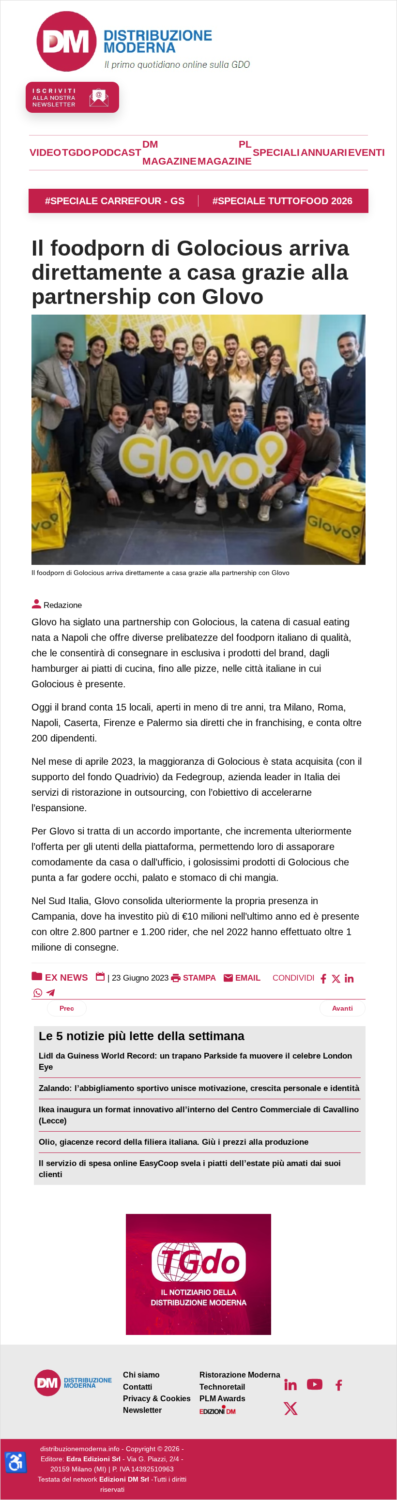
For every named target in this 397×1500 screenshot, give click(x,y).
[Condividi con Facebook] (323, 978)
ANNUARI (324, 152)
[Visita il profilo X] (290, 1408)
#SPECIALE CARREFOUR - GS (114, 201)
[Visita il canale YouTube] (314, 1384)
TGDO (76, 152)
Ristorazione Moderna (239, 1375)
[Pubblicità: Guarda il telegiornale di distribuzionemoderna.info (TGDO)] (198, 1274)
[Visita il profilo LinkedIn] (290, 1384)
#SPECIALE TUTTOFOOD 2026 (282, 201)
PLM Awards (222, 1398)
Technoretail (222, 1387)
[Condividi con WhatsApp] (38, 992)
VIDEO (45, 152)
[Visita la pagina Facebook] (339, 1384)
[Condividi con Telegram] (50, 992)
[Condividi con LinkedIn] (349, 978)
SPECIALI (276, 152)
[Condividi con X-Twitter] (336, 978)
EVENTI (366, 152)
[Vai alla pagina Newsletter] (72, 97)
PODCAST (116, 152)
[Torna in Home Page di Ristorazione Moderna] (73, 1382)
